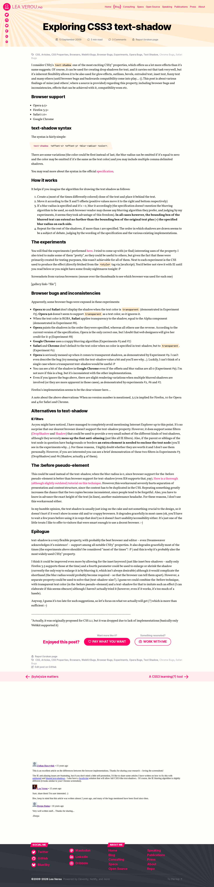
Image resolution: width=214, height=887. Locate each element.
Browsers (75, 54)
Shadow (60, 434)
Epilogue (40, 531)
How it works (44, 180)
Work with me (155, 641)
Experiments (121, 54)
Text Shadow (151, 54)
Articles (45, 54)
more (107, 879)
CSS (37, 54)
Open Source (153, 6)
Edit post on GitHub (45, 666)
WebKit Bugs (89, 54)
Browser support (48, 96)
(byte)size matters (45, 676)
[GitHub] (7, 20)
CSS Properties (59, 54)
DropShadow (40, 434)
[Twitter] (7, 15)
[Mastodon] (7, 31)
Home (108, 6)
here (90, 251)
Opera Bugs (135, 54)
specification (105, 171)
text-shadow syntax (51, 128)
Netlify (93, 879)
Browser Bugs (105, 54)
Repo (151, 869)
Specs (140, 6)
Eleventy (83, 879)
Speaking (167, 6)
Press (193, 6)
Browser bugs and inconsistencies (65, 293)
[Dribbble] (7, 42)
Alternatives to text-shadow (59, 410)
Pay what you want (109, 641)
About (201, 6)
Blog (117, 6)
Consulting (129, 6)
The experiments (48, 241)
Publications (181, 6)
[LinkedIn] (7, 36)
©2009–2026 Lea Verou (46, 879)
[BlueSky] (7, 26)
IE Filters (37, 419)
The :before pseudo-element (60, 465)
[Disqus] (107, 720)
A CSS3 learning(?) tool (166, 676)
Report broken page (147, 39)
